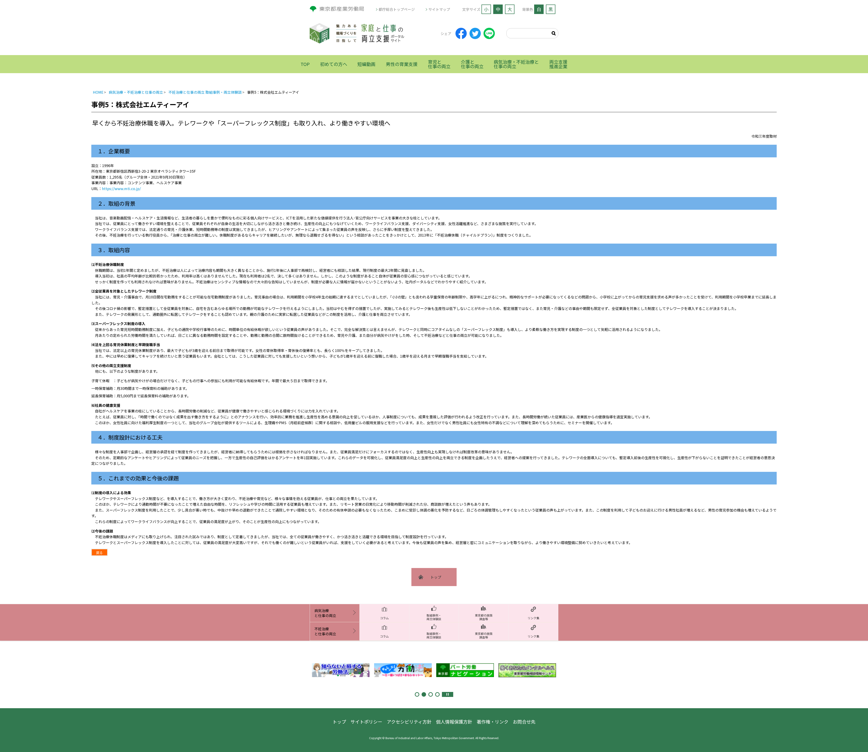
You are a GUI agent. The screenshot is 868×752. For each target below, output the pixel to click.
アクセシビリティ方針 (409, 721)
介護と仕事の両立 (472, 64)
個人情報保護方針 (454, 721)
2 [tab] (424, 694)
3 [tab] (430, 694)
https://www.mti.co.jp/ (121, 188)
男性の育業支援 (401, 64)
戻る (99, 552)
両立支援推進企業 (558, 64)
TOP (305, 64)
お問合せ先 (524, 721)
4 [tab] (437, 694)
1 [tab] (417, 694)
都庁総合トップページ (397, 9)
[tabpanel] (341, 670)
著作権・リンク (492, 721)
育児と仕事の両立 (439, 64)
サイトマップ (439, 9)
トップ (339, 721)
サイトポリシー (366, 721)
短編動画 (366, 64)
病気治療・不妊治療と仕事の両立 (516, 64)
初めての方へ (333, 64)
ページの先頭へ (854, 738)
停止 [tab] (447, 694)
